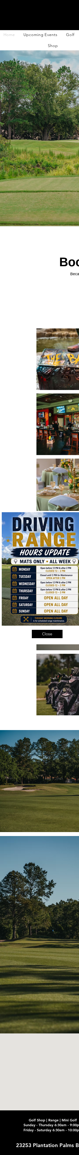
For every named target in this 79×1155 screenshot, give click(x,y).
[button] (47, 634)
